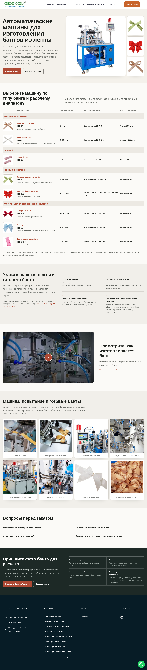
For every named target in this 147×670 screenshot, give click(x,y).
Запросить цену (42, 584)
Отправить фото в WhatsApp (17, 584)
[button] (57, 4)
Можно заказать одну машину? (18, 536)
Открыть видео (106, 370)
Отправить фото (12, 71)
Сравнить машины (33, 71)
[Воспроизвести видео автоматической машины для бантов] (48, 357)
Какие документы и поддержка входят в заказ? (99, 536)
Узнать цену (132, 4)
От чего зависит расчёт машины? (92, 527)
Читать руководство (125, 370)
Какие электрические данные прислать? (22, 527)
